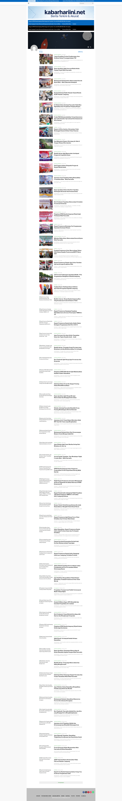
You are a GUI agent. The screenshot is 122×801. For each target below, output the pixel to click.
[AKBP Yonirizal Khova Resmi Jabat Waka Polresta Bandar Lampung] (46, 762)
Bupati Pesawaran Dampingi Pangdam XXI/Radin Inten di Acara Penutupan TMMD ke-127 (68, 312)
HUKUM (55, 127)
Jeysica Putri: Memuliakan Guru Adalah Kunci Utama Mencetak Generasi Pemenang (51, 0)
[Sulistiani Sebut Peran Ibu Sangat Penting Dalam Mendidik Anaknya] (46, 386)
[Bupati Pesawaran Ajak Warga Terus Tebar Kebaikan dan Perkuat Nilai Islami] (46, 520)
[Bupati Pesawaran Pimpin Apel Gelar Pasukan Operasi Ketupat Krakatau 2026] (46, 265)
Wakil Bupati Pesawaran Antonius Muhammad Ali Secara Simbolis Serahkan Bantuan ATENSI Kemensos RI (68, 482)
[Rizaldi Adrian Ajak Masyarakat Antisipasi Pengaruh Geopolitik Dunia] (46, 156)
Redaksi (74, 24)
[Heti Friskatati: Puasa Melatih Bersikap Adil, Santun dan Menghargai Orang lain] (46, 617)
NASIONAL (68, 795)
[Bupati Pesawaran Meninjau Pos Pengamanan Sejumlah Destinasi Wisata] (46, 229)
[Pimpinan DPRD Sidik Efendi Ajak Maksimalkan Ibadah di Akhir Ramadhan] (46, 374)
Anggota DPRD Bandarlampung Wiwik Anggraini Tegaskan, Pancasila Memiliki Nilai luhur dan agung (49, 21)
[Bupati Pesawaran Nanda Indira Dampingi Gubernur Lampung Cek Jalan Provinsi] (46, 556)
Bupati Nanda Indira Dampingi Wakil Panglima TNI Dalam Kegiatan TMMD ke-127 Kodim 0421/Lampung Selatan (68, 494)
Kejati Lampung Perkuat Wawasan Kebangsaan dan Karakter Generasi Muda (44, 24)
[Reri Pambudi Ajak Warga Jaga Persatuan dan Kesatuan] (46, 362)
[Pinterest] (88, 792)
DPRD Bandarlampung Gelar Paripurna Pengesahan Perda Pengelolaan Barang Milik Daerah (67, 470)
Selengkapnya (61, 782)
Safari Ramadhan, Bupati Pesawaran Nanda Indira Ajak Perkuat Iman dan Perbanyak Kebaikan (67, 531)
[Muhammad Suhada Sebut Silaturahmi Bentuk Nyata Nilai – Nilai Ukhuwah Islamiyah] (46, 83)
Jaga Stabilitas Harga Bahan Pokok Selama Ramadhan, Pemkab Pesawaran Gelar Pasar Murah (67, 579)
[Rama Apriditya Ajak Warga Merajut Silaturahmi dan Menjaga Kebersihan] (46, 398)
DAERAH (55, 224)
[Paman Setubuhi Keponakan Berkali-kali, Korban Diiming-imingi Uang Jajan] (46, 544)
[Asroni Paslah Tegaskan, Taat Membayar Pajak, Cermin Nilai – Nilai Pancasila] (46, 459)
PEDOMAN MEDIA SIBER (46, 795)
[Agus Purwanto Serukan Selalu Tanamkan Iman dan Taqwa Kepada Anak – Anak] (46, 338)
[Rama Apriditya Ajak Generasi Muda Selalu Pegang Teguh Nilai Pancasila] (46, 71)
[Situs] (88, 47)
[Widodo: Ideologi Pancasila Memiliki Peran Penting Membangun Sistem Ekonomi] (46, 411)
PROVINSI (78, 795)
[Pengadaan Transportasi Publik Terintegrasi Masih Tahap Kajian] (46, 592)
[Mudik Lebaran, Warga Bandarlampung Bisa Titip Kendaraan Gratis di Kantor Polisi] (46, 301)
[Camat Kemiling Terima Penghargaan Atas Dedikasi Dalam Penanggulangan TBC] (46, 59)
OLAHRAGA (83, 795)
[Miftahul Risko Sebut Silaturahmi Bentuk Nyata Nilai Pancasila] (46, 241)
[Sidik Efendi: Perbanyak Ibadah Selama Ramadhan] (46, 641)
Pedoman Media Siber (66, 24)
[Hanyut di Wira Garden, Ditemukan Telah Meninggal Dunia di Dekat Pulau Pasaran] (46, 132)
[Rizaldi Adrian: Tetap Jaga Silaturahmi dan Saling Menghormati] (46, 665)
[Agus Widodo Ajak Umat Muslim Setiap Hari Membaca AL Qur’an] (46, 447)
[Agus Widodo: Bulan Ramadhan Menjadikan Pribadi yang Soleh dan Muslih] (46, 689)
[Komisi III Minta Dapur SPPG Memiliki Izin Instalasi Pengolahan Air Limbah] (46, 605)
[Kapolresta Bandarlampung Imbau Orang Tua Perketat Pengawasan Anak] (46, 774)
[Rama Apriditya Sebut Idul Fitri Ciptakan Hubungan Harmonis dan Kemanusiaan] (46, 192)
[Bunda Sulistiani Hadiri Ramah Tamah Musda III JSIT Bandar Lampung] (46, 95)
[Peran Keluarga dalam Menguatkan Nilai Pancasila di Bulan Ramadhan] (46, 750)
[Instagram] (91, 792)
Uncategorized (56, 588)
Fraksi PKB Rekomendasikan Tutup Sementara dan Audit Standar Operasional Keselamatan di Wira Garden (68, 118)
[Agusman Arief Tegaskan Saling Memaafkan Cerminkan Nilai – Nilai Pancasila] (46, 180)
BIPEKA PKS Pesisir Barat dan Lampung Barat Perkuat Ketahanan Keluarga (87, 0)
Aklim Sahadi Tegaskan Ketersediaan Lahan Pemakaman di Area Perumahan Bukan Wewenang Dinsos (67, 567)
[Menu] (29, 3)
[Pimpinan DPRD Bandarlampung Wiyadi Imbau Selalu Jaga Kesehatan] (46, 629)
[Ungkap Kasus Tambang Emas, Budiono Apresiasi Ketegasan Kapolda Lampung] (46, 289)
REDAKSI (38, 795)
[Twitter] (86, 792)
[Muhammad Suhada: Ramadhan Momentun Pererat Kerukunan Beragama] (46, 702)
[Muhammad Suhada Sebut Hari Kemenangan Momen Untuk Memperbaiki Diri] (46, 435)
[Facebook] (84, 792)
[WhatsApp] (93, 792)
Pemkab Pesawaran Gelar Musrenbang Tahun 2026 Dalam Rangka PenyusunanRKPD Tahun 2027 (67, 252)
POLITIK (73, 795)
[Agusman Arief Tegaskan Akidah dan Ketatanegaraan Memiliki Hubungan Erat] (46, 726)
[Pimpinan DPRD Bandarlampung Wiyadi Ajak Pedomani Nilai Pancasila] (46, 216)
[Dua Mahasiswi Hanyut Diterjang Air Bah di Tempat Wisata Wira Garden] (46, 144)
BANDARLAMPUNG (57, 54)
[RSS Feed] (90, 47)
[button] (93, 3)
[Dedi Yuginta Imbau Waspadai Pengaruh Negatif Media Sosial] (46, 168)
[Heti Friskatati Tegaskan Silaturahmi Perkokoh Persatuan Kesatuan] (46, 204)
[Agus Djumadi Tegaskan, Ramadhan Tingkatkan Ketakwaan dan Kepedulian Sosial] (46, 738)
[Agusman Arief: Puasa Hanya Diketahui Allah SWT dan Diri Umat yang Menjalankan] (46, 423)
